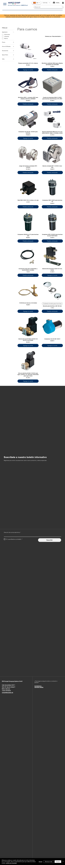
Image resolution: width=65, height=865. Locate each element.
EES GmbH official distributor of (18, 5)
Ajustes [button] (40, 861)
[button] (46, 2)
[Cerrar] (63, 861)
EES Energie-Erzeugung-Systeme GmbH (12, 681)
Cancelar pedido (38, 687)
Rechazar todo (48, 861)
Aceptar (58, 861)
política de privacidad (11, 863)
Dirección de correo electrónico (12, 532)
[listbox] (46, 2)
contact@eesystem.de (7, 692)
